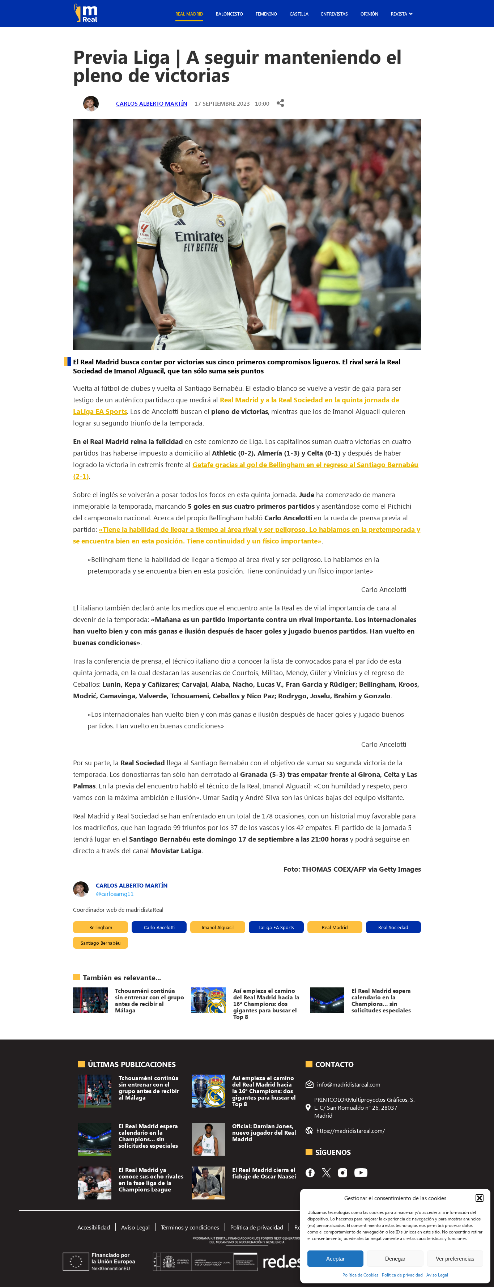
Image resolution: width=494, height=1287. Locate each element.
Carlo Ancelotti (159, 927)
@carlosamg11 (115, 893)
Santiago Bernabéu (100, 943)
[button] (479, 1198)
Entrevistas (334, 14)
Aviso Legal (437, 1275)
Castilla (299, 14)
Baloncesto (229, 14)
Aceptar (335, 1259)
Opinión (369, 14)
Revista (399, 14)
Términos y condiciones (190, 1227)
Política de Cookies (360, 1275)
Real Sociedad (393, 927)
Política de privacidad (402, 1275)
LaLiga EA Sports (276, 927)
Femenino (266, 14)
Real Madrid (189, 14)
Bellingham (100, 927)
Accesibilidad (93, 1227)
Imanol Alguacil (218, 927)
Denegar (395, 1259)
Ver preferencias (455, 1259)
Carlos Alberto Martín (151, 103)
